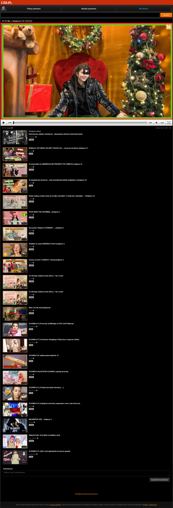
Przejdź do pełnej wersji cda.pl (86, 494)
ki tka (9, 128)
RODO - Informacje (150, 505)
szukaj (166, 15)
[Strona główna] (6, 2)
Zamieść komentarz (159, 480)
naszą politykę (55, 505)
